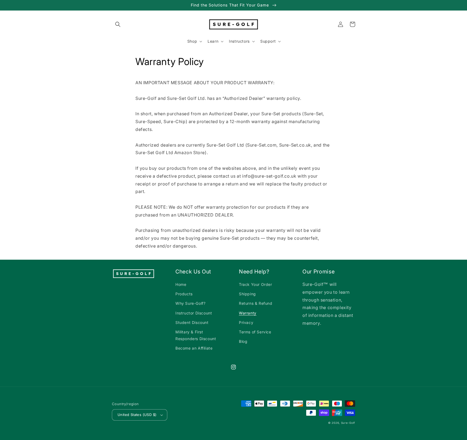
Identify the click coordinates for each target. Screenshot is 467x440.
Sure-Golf (348, 422)
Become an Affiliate (193, 348)
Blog (243, 341)
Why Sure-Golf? (190, 303)
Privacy (246, 322)
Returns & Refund (255, 303)
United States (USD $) (137, 414)
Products (184, 294)
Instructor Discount (193, 313)
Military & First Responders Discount (195, 335)
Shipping (247, 294)
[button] (118, 24)
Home (180, 284)
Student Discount (192, 322)
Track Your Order (255, 284)
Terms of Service (255, 332)
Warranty (247, 313)
